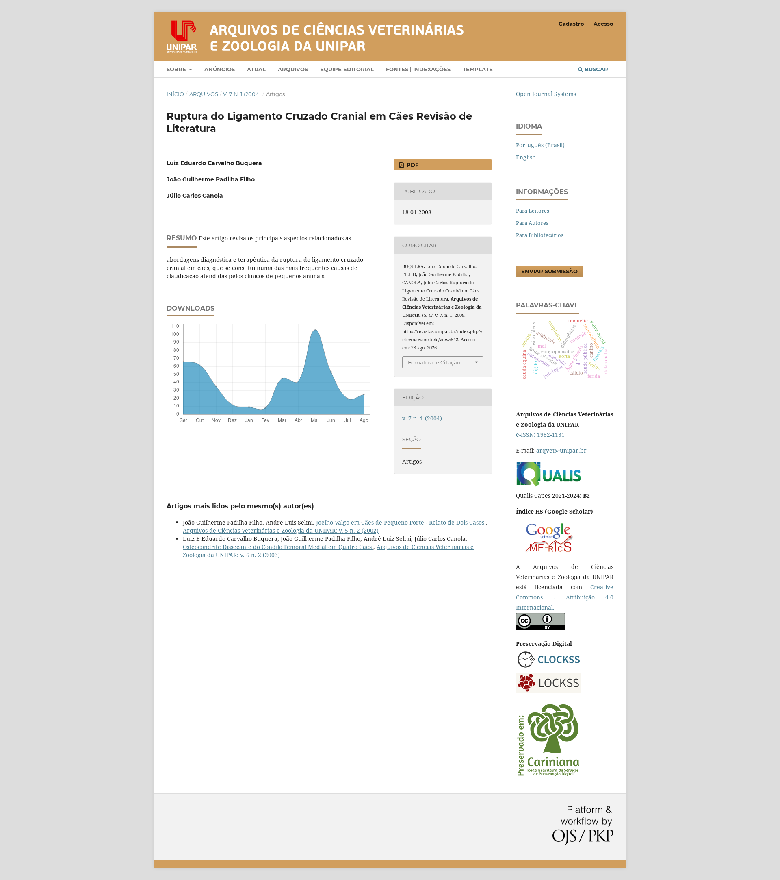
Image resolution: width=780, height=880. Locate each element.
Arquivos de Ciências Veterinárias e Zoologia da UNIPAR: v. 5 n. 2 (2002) (281, 530)
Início (175, 94)
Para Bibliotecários (539, 235)
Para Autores (532, 223)
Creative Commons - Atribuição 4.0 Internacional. (564, 597)
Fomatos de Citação (434, 362)
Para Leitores (532, 210)
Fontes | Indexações (418, 69)
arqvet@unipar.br (561, 450)
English (526, 157)
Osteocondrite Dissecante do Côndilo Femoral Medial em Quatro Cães (278, 547)
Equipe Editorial (347, 69)
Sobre (177, 69)
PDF (411, 164)
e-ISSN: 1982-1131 (540, 434)
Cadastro (571, 23)
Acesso (603, 23)
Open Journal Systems (546, 94)
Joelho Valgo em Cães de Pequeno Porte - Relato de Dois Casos (401, 522)
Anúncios (219, 69)
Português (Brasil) (540, 145)
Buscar (595, 69)
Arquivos (293, 69)
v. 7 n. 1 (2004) (242, 94)
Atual (256, 69)
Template (478, 69)
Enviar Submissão (549, 271)
